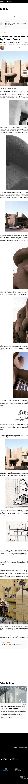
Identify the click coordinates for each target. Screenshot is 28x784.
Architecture (3, 32)
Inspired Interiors (23, 16)
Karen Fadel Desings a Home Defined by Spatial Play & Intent (12, 645)
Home (15, 16)
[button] (1, 23)
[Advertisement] (14, 665)
